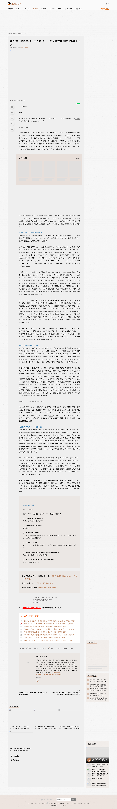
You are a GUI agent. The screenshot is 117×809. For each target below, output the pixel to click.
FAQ (36, 803)
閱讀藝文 (20, 34)
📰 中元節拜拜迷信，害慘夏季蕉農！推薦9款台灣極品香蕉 (42, 637)
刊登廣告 (30, 803)
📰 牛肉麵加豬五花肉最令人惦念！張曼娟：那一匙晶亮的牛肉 (43, 626)
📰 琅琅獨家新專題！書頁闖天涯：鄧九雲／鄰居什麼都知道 (43, 632)
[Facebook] (12, 107)
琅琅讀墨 (78, 9)
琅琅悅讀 (10, 34)
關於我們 (80, 803)
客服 (39, 803)
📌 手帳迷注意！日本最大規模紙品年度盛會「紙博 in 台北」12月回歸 (46, 623)
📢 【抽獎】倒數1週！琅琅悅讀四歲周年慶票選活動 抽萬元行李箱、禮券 (47, 621)
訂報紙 (74, 803)
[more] (78, 158)
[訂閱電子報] (104, 8)
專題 (60, 9)
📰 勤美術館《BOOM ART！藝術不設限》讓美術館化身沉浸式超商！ (46, 640)
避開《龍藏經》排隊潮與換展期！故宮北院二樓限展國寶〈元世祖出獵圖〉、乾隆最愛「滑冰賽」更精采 (99, 685)
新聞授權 (44, 803)
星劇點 (52, 9)
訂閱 (73, 799)
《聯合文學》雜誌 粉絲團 (47, 587)
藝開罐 (35, 9)
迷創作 (44, 9)
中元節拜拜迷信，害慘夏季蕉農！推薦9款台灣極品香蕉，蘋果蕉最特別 (46, 728)
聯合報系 (68, 803)
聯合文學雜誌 (24, 47)
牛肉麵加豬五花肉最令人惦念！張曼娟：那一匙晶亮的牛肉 (99, 694)
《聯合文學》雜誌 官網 (45, 583)
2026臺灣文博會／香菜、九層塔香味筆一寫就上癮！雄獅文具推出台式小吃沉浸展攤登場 (99, 699)
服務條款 (51, 803)
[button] (12, 118)
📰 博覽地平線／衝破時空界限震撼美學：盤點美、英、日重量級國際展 (47, 635)
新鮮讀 (10, 9)
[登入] (106, 4)
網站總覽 (86, 803)
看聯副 (18, 9)
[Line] (12, 113)
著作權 (55, 803)
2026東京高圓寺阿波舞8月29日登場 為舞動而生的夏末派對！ (20, 749)
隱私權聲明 (61, 803)
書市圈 (27, 9)
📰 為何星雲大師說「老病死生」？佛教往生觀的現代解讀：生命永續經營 (48, 629)
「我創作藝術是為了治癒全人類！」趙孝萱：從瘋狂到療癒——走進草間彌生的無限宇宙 (20, 728)
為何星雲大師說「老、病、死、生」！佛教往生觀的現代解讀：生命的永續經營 (69, 728)
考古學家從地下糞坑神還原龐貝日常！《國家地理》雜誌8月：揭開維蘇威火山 (99, 690)
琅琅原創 (68, 9)
